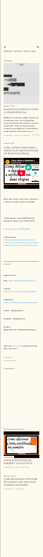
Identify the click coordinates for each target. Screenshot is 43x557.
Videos (26, 51)
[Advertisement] (21, 21)
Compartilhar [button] (8, 135)
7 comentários (19, 489)
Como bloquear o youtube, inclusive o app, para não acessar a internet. (21, 481)
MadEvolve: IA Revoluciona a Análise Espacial (21, 111)
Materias (8, 51)
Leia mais (35, 135)
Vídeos (14, 360)
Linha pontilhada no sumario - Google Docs (18, 462)
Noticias (18, 51)
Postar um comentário (22, 135)
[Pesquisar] (38, 46)
